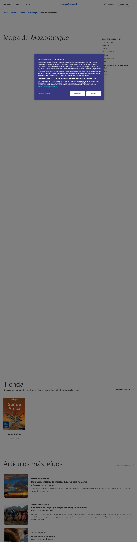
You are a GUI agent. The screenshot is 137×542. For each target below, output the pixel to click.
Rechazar (77, 93)
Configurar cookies (44, 93)
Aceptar (93, 93)
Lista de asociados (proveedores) (48, 87)
